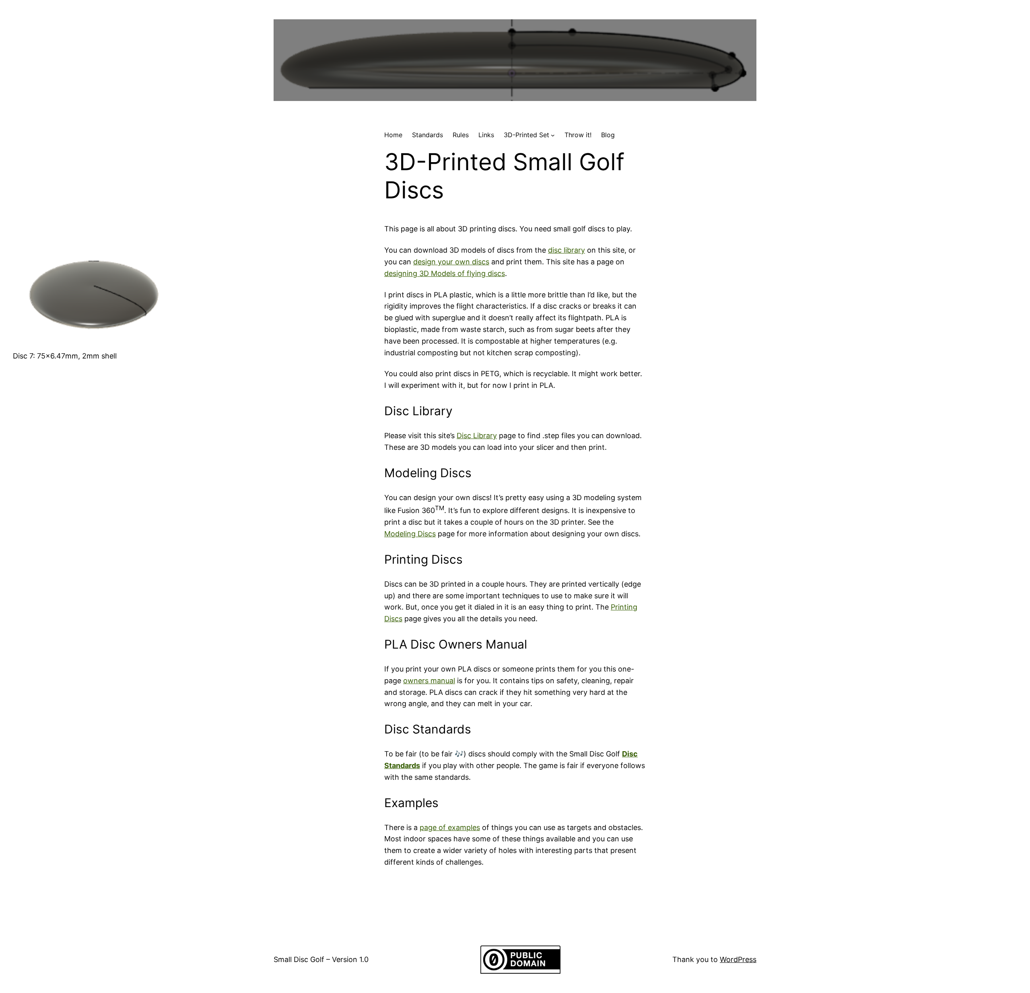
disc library (566, 250)
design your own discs (451, 262)
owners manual (429, 680)
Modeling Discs (410, 533)
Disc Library (477, 435)
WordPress (738, 959)
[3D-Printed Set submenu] (553, 135)
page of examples (450, 827)
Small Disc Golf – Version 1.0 (321, 959)
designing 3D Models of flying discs (444, 273)
